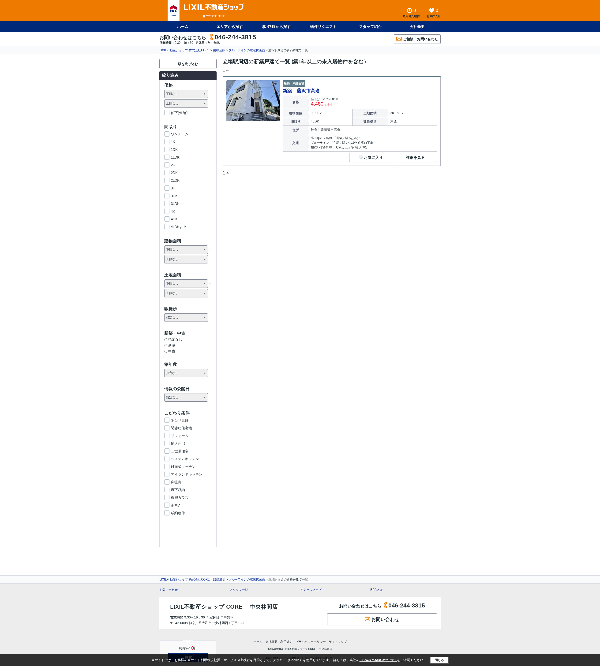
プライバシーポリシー (310, 642)
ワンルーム (179, 134)
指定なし (175, 339)
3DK (174, 196)
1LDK (175, 157)
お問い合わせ (168, 590)
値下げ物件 (179, 113)
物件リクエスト (323, 27)
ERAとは (376, 590)
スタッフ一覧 (239, 590)
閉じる (439, 660)
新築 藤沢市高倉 (301, 90)
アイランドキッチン (186, 474)
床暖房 (176, 482)
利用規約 (286, 642)
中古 (171, 351)
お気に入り (373, 157)
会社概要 (417, 27)
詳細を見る (415, 157)
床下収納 (178, 490)
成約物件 (178, 513)
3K (173, 188)
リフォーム (179, 436)
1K (173, 142)
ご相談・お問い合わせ (420, 39)
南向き (176, 505)
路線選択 (219, 50)
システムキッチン (185, 459)
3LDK (175, 204)
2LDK (175, 180)
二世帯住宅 (179, 451)
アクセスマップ (310, 590)
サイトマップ (338, 642)
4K (173, 211)
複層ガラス (179, 498)
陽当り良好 (179, 420)
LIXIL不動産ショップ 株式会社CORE (184, 50)
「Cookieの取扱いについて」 (378, 660)
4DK (174, 219)
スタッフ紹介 (370, 27)
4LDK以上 (179, 227)
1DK (174, 150)
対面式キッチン (183, 467)
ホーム (182, 27)
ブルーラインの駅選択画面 (247, 50)
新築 (171, 345)
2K (173, 165)
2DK (174, 173)
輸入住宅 (178, 443)
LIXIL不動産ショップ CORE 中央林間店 (224, 606)
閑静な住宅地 (181, 428)
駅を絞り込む (188, 64)
